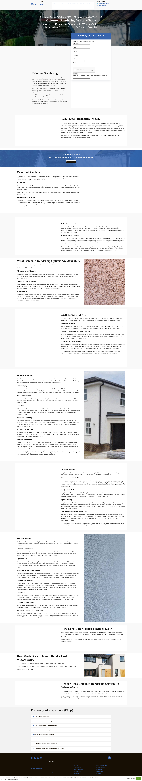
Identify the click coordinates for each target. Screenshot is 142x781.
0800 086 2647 (104, 3)
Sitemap (52, 774)
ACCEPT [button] (138, 778)
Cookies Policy (99, 769)
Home (54, 3)
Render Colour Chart (72, 3)
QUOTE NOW (71, 161)
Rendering (76, 765)
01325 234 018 (103, 5)
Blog (88, 3)
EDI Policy (98, 773)
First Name (76, 43)
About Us (53, 766)
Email (75, 47)
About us (82, 3)
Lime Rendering (77, 767)
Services (61, 3)
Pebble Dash (76, 773)
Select (75, 59)
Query (75, 63)
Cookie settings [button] (131, 778)
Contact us (56, 6)
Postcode (76, 55)
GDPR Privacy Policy (101, 767)
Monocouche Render (78, 769)
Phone (75, 51)
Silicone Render (77, 771)
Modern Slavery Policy (101, 765)
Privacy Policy (99, 771)
